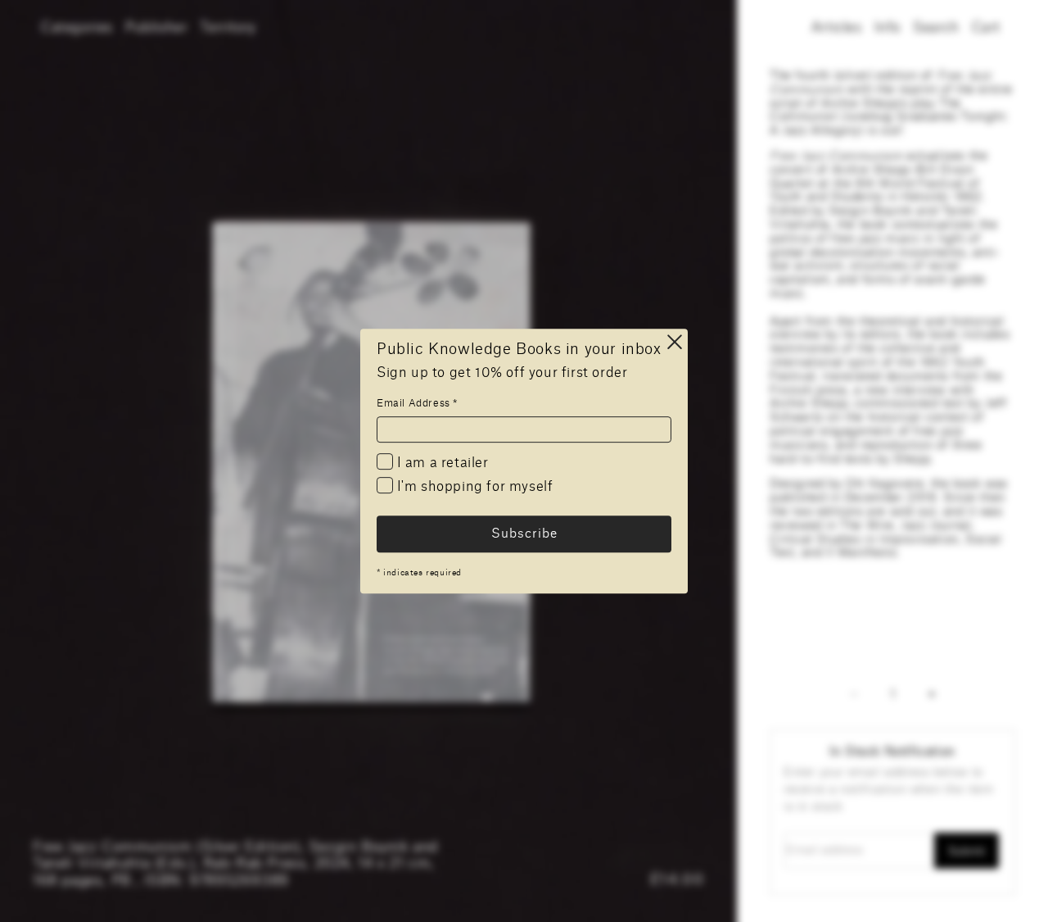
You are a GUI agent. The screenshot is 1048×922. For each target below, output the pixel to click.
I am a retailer (441, 463)
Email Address (417, 403)
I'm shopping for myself (473, 487)
